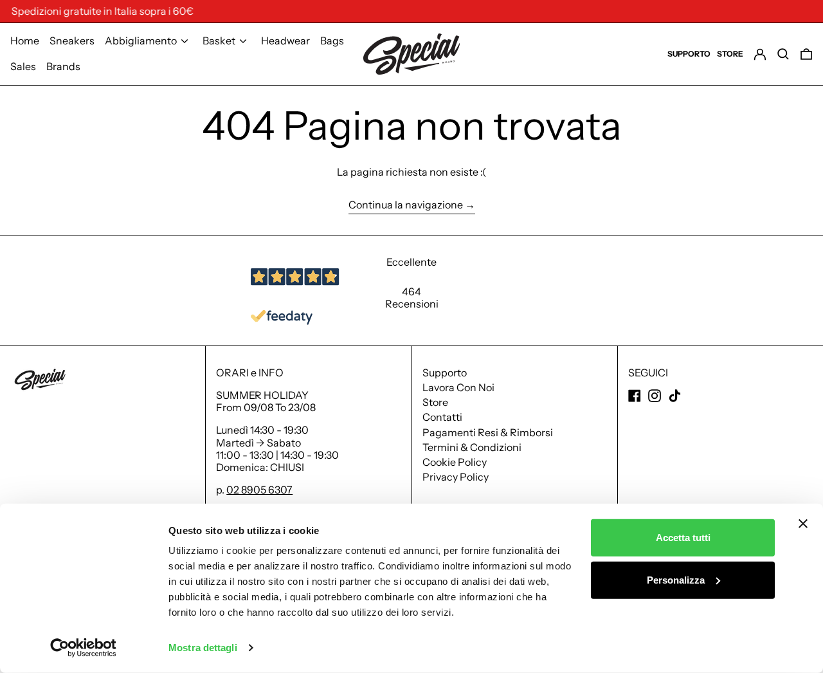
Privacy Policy (455, 476)
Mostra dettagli (202, 647)
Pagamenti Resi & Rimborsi (487, 432)
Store (435, 402)
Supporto (444, 372)
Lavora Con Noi (458, 387)
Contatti (442, 416)
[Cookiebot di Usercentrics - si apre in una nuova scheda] (83, 648)
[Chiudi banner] (803, 523)
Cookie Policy (454, 462)
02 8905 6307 (259, 489)
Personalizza (676, 579)
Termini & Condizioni (471, 447)
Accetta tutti (683, 537)
